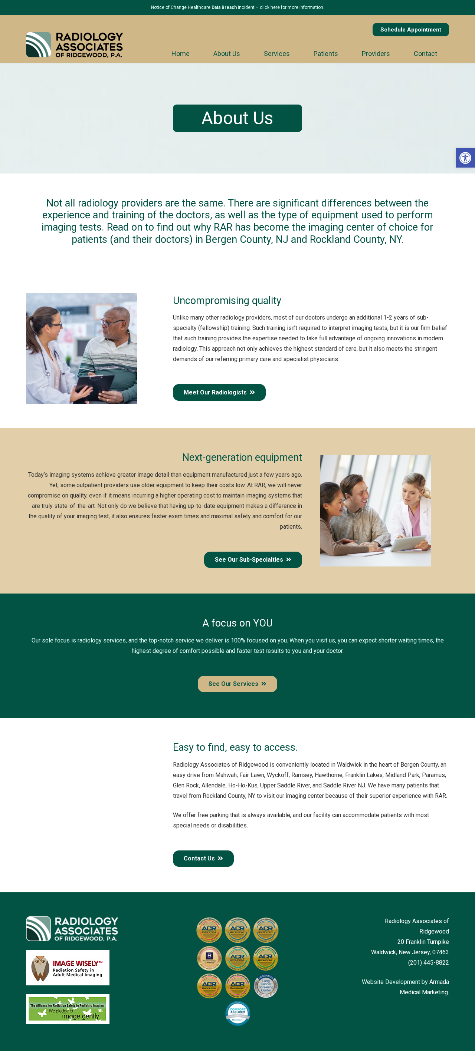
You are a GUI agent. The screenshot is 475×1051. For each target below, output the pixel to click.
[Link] (74, 45)
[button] (465, 158)
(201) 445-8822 (428, 962)
